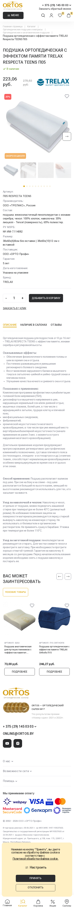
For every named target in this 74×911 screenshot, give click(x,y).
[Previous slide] (59, 576)
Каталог (22, 905)
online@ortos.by (18, 734)
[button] (24, 186)
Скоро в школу (15, 156)
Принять (35, 878)
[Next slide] (67, 136)
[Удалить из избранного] (67, 97)
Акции (52, 905)
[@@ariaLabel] (32, 606)
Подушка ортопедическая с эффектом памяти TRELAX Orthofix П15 (54, 649)
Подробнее (19, 671)
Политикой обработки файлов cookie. (36, 858)
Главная (7, 905)
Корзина (38, 905)
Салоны (67, 905)
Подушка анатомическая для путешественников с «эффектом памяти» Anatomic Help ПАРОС (17, 649)
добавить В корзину (46, 298)
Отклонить (35, 887)
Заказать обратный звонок (55, 8)
